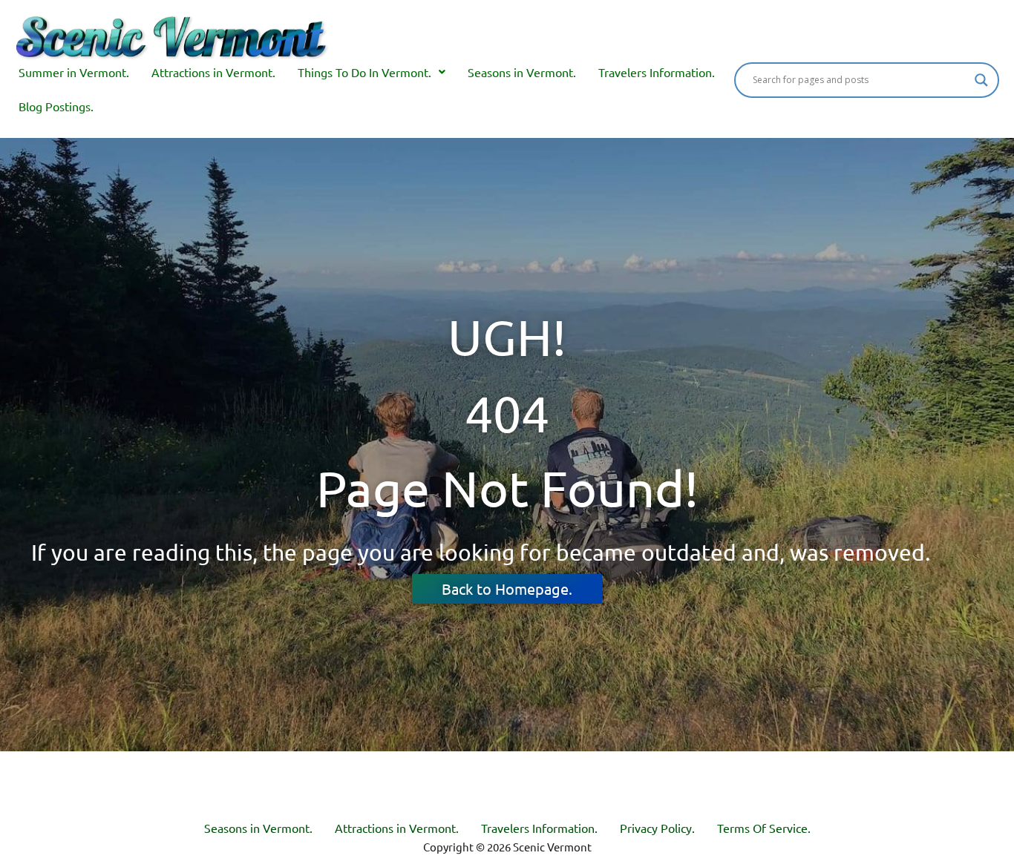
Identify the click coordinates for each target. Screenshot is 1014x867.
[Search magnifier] (981, 80)
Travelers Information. (656, 72)
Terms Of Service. (764, 827)
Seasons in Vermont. (522, 72)
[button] (372, 72)
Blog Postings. (56, 106)
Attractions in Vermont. (213, 72)
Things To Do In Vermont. (364, 72)
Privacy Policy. (657, 827)
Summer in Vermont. (74, 72)
